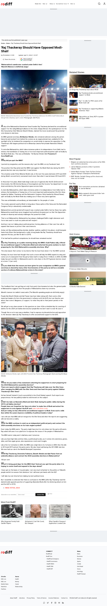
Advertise (22, 598)
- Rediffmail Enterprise (52, 559)
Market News (4, 584)
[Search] (99, 4)
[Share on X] (48, 603)
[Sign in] (104, 4)
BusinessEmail (59, 4)
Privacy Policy (31, 598)
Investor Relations (53, 598)
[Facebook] (51, 603)
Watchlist (4, 586)
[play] (88, 243)
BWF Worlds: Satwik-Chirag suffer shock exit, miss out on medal (87, 177)
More (71, 4)
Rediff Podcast (81, 574)
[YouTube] (59, 603)
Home (36, 4)
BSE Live (3, 579)
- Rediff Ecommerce (51, 561)
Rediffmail (49, 554)
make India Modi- (40, 408)
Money (51, 4)
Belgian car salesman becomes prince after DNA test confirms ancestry (88, 163)
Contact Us (64, 598)
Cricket (79, 564)
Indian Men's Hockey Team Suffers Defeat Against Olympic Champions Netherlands (86, 172)
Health (17, 579)
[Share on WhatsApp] (44, 603)
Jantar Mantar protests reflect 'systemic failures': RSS (85, 168)
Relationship (18, 586)
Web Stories (74, 234)
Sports (79, 561)
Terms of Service (41, 598)
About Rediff (13, 598)
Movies (79, 559)
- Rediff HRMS (50, 564)
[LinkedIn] (63, 603)
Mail (40, 4)
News (44, 4)
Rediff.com (77, 598)
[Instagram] (55, 603)
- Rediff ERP (49, 569)
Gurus (65, 4)
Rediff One (49, 556)
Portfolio (3, 589)
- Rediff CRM (49, 566)
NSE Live (3, 581)
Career (17, 584)
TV (68, 4)
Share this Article (10, 59)
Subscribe (40, 494)
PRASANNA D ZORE (8, 55)
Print (51, 494)
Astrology (80, 571)
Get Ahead (80, 566)
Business (80, 556)
